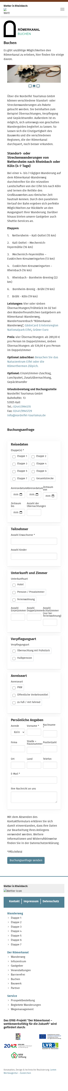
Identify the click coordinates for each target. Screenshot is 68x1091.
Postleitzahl (50, 742)
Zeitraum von (48, 488)
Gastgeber (17, 965)
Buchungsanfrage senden (26, 860)
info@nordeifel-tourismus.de (26, 415)
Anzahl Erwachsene (23, 535)
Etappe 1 (16, 918)
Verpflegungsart (20, 645)
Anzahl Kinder (19, 550)
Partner (15, 988)
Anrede (15, 726)
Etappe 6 (16, 940)
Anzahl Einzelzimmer (18, 609)
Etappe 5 (16, 935)
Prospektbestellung (23, 1000)
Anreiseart (17, 681)
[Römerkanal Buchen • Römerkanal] (22, 28)
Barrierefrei (18, 974)
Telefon (47, 759)
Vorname (33, 726)
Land (29, 759)
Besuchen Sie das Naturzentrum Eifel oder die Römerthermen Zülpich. (32, 362)
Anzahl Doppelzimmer (35, 609)
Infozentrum (18, 961)
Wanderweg (15, 913)
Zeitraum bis (16, 504)
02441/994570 (22, 406)
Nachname (49, 726)
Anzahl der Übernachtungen (36, 504)
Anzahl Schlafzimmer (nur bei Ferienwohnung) (52, 612)
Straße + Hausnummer (34, 742)
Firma (14, 742)
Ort (13, 759)
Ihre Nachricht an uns (23, 788)
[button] (30, 85)
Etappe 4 (16, 931)
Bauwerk (16, 983)
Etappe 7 (16, 944)
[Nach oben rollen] (60, 1083)
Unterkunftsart (19, 579)
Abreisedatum (35, 488)
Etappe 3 (16, 926)
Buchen (15, 979)
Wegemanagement (22, 1009)
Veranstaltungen (21, 970)
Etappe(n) (17, 450)
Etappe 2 (16, 922)
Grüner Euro (40, 329)
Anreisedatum (19, 488)
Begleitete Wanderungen (26, 1005)
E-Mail (15, 774)
